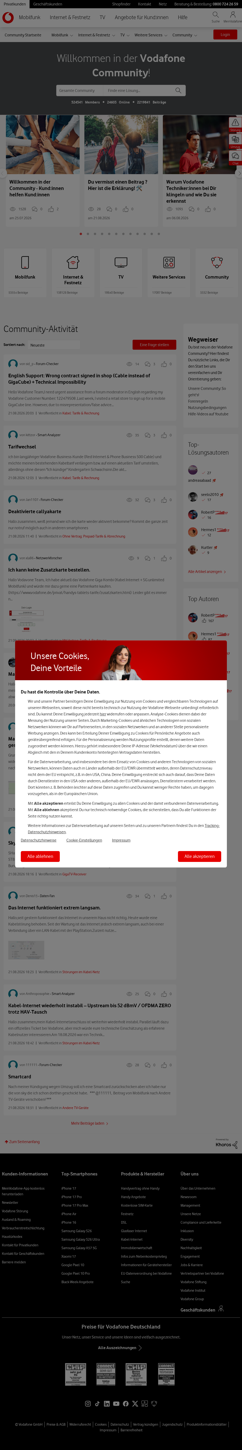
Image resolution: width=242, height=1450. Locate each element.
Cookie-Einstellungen (84, 840)
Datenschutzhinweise (38, 840)
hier (103, 713)
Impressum (121, 840)
